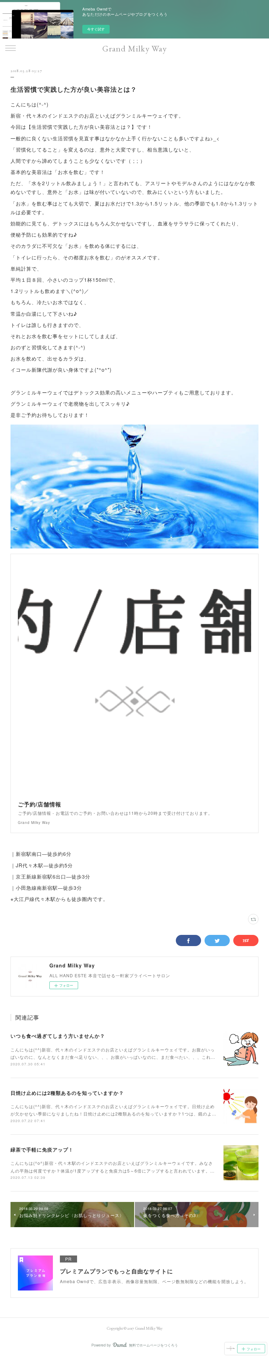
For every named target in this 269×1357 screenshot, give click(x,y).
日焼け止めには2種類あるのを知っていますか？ (67, 1092)
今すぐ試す (96, 29)
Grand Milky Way (134, 48)
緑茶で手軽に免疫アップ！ (42, 1149)
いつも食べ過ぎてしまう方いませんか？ (58, 1035)
